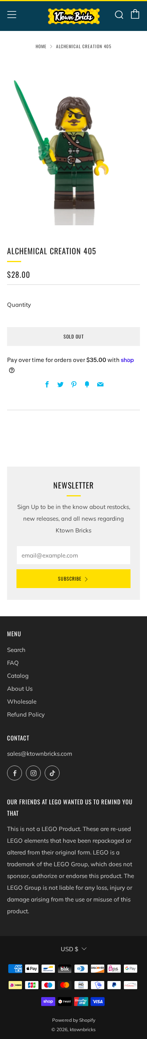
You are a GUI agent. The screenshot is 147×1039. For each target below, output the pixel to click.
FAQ (13, 662)
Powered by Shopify (73, 1020)
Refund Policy (26, 714)
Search (16, 649)
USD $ (69, 949)
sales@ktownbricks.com (39, 753)
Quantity (19, 304)
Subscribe (70, 578)
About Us (20, 688)
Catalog (18, 675)
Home (41, 46)
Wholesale (21, 701)
